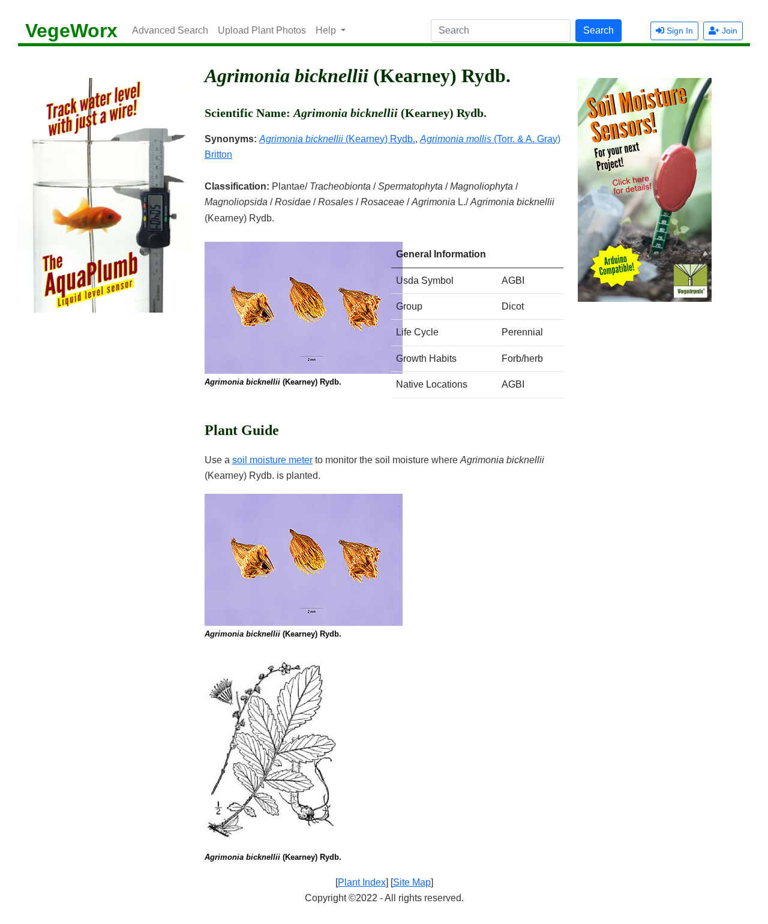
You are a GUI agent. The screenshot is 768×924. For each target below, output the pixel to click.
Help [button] (327, 30)
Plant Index (362, 882)
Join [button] (728, 30)
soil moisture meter (272, 460)
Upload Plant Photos (262, 30)
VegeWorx (71, 30)
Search (598, 30)
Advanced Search (170, 30)
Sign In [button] (678, 30)
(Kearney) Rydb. (337, 139)
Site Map (412, 882)
